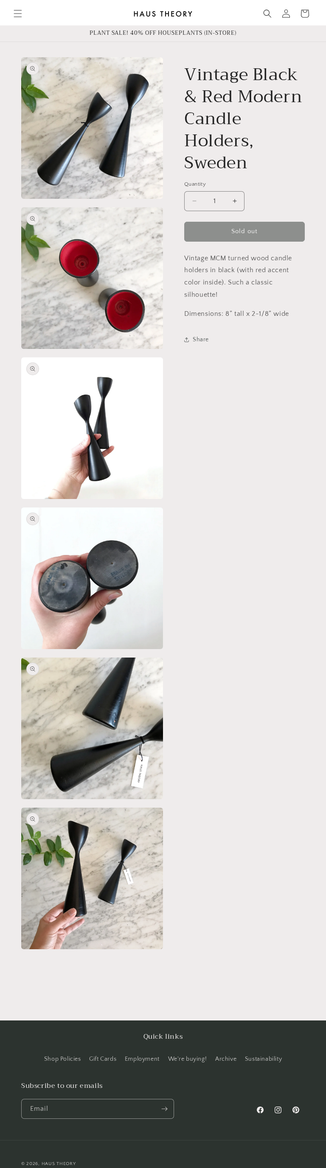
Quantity (195, 184)
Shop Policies (62, 1059)
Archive (225, 1059)
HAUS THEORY (59, 1163)
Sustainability (263, 1059)
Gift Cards (102, 1059)
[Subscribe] (164, 1109)
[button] (17, 13)
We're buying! (187, 1059)
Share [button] (201, 339)
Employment (142, 1059)
